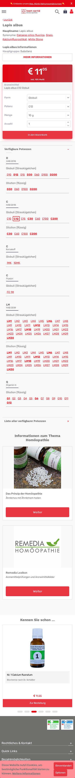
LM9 (9, 325)
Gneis (49, 35)
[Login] (71, 11)
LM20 (46, 329)
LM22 (65, 329)
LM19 (37, 329)
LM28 (55, 333)
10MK (17, 262)
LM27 (46, 333)
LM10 (18, 325)
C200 (54, 218)
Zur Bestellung (38, 703)
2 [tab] (27, 712)
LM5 (41, 321)
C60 (37, 218)
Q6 (36, 398)
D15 (22, 174)
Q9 (53, 398)
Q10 (60, 398)
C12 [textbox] (31, 106)
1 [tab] (20, 712)
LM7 (57, 321)
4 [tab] (41, 712)
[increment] (68, 122)
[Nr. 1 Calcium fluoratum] (37, 648)
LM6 (49, 321)
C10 (9, 218)
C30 (30, 218)
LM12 (36, 325)
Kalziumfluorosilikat (15, 39)
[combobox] (49, 106)
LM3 (25, 321)
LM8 (65, 321)
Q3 (19, 398)
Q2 (14, 398)
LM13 (46, 325)
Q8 (48, 398)
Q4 (25, 398)
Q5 (30, 398)
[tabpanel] (37, 666)
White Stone (35, 39)
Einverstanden (63, 765)
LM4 (33, 321)
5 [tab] (48, 712)
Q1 (8, 398)
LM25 (28, 333)
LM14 (56, 325)
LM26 (37, 333)
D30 (29, 174)
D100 (45, 174)
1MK (9, 262)
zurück (8, 19)
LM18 (28, 329)
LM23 (10, 333)
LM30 (10, 337)
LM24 (19, 333)
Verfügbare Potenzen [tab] (17, 149)
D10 (9, 174)
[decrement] (68, 125)
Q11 (66, 398)
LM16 (10, 329)
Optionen (60, 772)
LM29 (65, 333)
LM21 (56, 329)
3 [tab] (34, 712)
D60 (36, 174)
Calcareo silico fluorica (30, 35)
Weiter (37, 512)
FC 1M (10, 292)
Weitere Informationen (26, 773)
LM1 (9, 321)
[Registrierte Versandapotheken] (53, 725)
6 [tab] (55, 712)
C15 (23, 218)
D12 (15, 174)
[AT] (31, 11)
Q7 (42, 398)
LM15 (65, 325)
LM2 (17, 321)
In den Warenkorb (37, 134)
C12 (16, 218)
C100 (45, 218)
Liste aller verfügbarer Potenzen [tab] (25, 421)
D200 (53, 174)
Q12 (9, 402)
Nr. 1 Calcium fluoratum (19, 674)
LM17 (19, 329)
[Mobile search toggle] (57, 12)
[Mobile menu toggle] (4, 12)
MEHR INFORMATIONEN (37, 57)
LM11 (27, 325)
